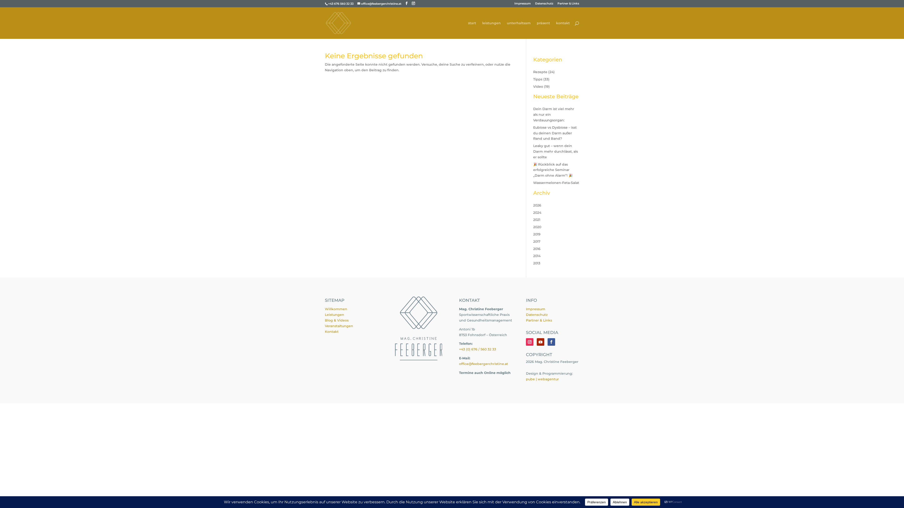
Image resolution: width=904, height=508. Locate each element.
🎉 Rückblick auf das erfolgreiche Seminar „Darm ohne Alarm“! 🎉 (553, 170)
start (472, 23)
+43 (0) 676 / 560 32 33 (477, 349)
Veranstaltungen (339, 326)
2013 (536, 263)
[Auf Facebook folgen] (551, 342)
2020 (537, 227)
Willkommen (336, 309)
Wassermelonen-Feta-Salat (556, 183)
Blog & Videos (337, 320)
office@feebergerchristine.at (483, 364)
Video (538, 86)
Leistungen (334, 315)
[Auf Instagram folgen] (529, 342)
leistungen (491, 23)
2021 (536, 220)
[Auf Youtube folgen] (540, 342)
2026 (537, 205)
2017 (536, 241)
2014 (537, 256)
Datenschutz (544, 3)
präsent (543, 23)
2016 (537, 249)
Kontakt (332, 331)
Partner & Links (568, 3)
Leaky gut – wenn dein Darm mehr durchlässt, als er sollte (555, 151)
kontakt (563, 23)
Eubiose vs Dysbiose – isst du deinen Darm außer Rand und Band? (555, 133)
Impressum (522, 3)
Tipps (537, 79)
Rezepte (540, 72)
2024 (537, 212)
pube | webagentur (542, 379)
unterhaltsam (519, 23)
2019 (537, 234)
